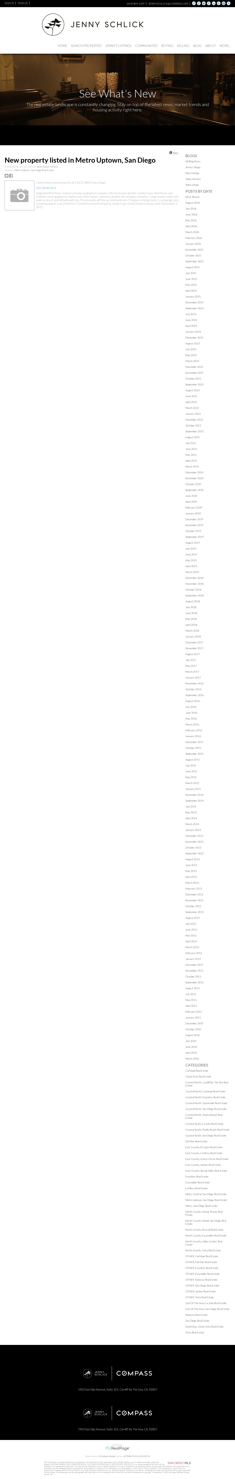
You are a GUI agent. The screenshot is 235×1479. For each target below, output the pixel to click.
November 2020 (194, 478)
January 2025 (193, 296)
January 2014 (193, 829)
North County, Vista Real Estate (203, 1250)
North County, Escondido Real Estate (206, 1235)
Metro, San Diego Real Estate (201, 1205)
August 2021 (192, 437)
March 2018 (192, 630)
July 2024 (190, 314)
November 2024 (194, 302)
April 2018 (191, 624)
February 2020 (193, 507)
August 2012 (192, 917)
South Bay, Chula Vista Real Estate (204, 1326)
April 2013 (191, 876)
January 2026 (193, 243)
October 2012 (193, 906)
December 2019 (194, 519)
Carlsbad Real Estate (196, 1070)
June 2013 (191, 865)
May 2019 (191, 560)
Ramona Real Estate (196, 1314)
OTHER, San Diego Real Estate (202, 1285)
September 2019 (194, 536)
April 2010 (191, 1052)
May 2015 (191, 777)
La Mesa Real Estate (196, 1188)
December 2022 (194, 366)
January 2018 (193, 636)
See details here (46, 187)
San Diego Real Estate (197, 1320)
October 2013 (193, 847)
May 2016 (191, 718)
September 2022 (194, 384)
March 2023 (192, 361)
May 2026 (191, 220)
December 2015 (194, 742)
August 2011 (192, 988)
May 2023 (191, 355)
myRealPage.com (117, 1448)
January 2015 (193, 788)
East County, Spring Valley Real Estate (206, 1170)
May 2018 (191, 618)
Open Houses (193, 178)
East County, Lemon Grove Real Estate (207, 1158)
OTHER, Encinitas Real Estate (201, 1267)
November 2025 (194, 249)
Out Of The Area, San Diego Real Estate (207, 1308)
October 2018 (193, 589)
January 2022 (193, 413)
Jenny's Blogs (192, 167)
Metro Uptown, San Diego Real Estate (34, 170)
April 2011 (191, 1005)
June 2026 (191, 214)
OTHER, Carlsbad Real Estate (201, 1256)
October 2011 (193, 976)
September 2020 (194, 489)
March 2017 (192, 671)
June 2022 (191, 396)
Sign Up (23, 3)
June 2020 (191, 495)
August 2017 (192, 654)
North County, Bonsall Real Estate (204, 1229)
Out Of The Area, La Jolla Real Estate (206, 1303)
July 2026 (190, 208)
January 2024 (193, 331)
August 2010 (192, 1035)
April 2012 (191, 941)
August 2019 (192, 542)
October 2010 (193, 1029)
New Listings (192, 173)
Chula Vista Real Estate (198, 1076)
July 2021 (190, 443)
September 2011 (194, 982)
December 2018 (194, 577)
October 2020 (193, 484)
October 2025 (193, 255)
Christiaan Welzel (106, 1456)
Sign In (9, 3)
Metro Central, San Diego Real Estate (206, 1194)
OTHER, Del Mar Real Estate (201, 1262)
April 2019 (191, 566)
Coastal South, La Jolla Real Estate (204, 1123)
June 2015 (191, 771)
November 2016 (194, 683)
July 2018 (190, 607)
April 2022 (191, 402)
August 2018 (192, 601)
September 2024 (194, 308)
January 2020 (193, 513)
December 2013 (194, 835)
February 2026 (193, 237)
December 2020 (194, 472)
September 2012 (194, 912)
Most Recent (192, 196)
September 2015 (194, 753)
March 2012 (192, 947)
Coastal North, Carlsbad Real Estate (205, 1091)
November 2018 (194, 583)
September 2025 (194, 261)
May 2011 (191, 999)
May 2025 (191, 284)
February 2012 (193, 953)
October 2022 (193, 378)
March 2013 (192, 882)
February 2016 (193, 730)
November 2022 (194, 372)
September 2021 (194, 431)
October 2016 (193, 689)
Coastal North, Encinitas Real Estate (205, 1097)
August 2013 (192, 859)
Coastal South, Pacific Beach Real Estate (207, 1129)
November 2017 (194, 648)
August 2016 (192, 700)
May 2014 (191, 812)
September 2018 (194, 595)
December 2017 (194, 642)
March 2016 (192, 724)
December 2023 (194, 337)
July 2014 (190, 806)
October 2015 (193, 747)
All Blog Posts (192, 161)
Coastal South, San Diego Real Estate (205, 1135)
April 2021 (191, 460)
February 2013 (193, 888)
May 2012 (191, 935)
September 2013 (194, 853)
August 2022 (192, 390)
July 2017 (190, 659)
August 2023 (192, 343)
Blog (197, 46)
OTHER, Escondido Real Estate (202, 1273)
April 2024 (191, 325)
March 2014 (192, 824)
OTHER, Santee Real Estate (200, 1291)
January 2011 (193, 1017)
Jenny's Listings (118, 46)
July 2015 (190, 765)
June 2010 (191, 1046)
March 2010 (192, 1058)
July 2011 (190, 994)
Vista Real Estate (194, 1332)
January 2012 (193, 958)
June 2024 (191, 319)
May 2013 (191, 870)
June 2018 (191, 613)
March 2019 (192, 572)
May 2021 (191, 454)
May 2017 (191, 665)
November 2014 (194, 794)
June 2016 (191, 712)
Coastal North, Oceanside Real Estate (206, 1103)
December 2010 (194, 1023)
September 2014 (194, 800)
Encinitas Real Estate (197, 1176)
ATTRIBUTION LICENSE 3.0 (137, 1456)
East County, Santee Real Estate (203, 1164)
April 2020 (191, 501)
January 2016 (193, 736)
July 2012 (190, 923)
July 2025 (190, 273)
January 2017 (193, 677)
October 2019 (193, 531)
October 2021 (193, 425)
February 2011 (193, 1011)
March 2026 (192, 232)
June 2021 (191, 448)
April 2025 (191, 290)
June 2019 (191, 554)
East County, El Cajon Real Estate (204, 1147)
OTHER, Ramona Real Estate (201, 1279)
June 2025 (191, 278)
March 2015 (192, 783)
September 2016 (194, 695)
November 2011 (194, 970)
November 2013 (194, 841)
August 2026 (192, 202)
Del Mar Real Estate (196, 1141)
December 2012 (194, 894)
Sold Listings (192, 184)
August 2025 (192, 267)
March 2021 (192, 466)
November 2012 (194, 900)
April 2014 (191, 818)
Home (62, 46)
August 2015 (192, 759)
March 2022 (192, 407)
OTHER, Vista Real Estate (199, 1297)
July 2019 (190, 548)
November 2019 (194, 525)
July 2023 (190, 349)
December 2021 (194, 419)
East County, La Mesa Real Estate (204, 1153)
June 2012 (191, 929)
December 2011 (194, 964)
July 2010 (190, 1040)
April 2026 (191, 226)
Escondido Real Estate (197, 1182)
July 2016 (190, 706)
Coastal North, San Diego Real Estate (206, 1108)
